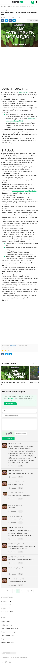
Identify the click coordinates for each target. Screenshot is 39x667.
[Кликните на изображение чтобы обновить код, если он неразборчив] (8, 433)
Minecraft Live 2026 (7, 612)
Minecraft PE (23, 92)
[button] (3, 2)
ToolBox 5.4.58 (5, 621)
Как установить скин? (7, 639)
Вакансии (15, 658)
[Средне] (5, 350)
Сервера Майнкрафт (7, 642)
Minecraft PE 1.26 (6, 601)
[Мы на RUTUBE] (10, 663)
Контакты (24, 658)
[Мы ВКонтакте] (6, 663)
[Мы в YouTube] (2, 663)
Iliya (10, 471)
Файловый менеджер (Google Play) (24, 191)
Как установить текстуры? (9, 632)
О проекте (5, 658)
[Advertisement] (19, 66)
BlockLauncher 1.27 (6, 625)
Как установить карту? (8, 635)
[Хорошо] (7, 350)
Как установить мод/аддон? (9, 628)
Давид (10, 557)
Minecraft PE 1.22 (6, 605)
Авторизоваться (10, 403)
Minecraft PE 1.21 (6, 608)
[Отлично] (8, 350)
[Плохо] (2, 350)
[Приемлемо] (4, 350)
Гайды (9, 6)
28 (28, 591)
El (9, 444)
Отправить (8, 438)
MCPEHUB (3, 6)
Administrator (13, 345)
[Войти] (32, 2)
